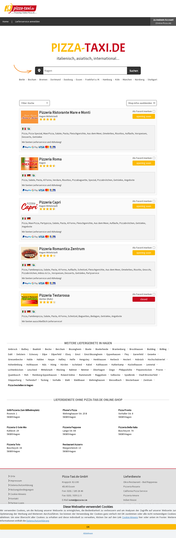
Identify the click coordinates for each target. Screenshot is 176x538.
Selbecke (115, 374)
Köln (117, 79)
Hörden (64, 364)
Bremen (43, 79)
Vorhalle (57, 380)
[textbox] (33, 103)
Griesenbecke (15, 359)
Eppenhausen (113, 354)
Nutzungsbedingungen (22, 489)
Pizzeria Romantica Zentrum (62, 248)
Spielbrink (129, 374)
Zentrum (147, 380)
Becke (48, 349)
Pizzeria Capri (50, 202)
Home (6, 21)
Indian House (129, 499)
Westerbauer (132, 380)
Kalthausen (101, 364)
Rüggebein (100, 374)
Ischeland (77, 364)
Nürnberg (140, 79)
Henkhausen (100, 359)
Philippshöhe (125, 369)
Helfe (72, 359)
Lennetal (150, 364)
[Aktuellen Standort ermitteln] (39, 71)
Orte (12, 476)
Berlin (22, 79)
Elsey (68, 354)
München (127, 79)
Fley (127, 354)
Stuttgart (152, 79)
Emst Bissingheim (93, 354)
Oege (112, 369)
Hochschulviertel (156, 359)
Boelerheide (102, 349)
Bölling (163, 349)
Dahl (10, 354)
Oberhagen (99, 369)
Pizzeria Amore (131, 495)
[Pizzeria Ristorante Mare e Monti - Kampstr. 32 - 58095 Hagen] (29, 117)
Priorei (159, 369)
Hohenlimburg (15, 364)
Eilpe (44, 354)
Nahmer (73, 369)
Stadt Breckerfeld (148, 374)
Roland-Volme (68, 374)
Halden (40, 359)
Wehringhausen (97, 380)
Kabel (89, 364)
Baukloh (37, 349)
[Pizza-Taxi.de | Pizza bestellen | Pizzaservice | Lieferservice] (19, 8)
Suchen (134, 70)
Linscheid (32, 369)
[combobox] (34, 103)
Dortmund (56, 79)
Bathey (25, 349)
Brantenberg (118, 349)
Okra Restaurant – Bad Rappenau (140, 482)
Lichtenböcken (15, 369)
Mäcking (61, 369)
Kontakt (14, 498)
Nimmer (85, 369)
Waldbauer (79, 380)
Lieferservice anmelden (27, 21)
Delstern (20, 354)
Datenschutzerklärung (21, 485)
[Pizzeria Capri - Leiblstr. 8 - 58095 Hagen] (29, 206)
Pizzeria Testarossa (54, 295)
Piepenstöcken (144, 369)
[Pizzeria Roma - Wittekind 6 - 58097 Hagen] (29, 163)
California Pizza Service (135, 490)
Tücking (44, 380)
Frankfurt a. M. (92, 79)
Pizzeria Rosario (131, 486)
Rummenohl (85, 374)
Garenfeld (138, 354)
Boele (88, 349)
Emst (77, 354)
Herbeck (114, 359)
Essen (79, 79)
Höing (53, 364)
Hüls (44, 364)
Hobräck (139, 359)
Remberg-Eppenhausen (44, 374)
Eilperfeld (56, 354)
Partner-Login (17, 503)
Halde (30, 359)
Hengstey (84, 359)
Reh (26, 374)
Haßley (62, 359)
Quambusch (14, 374)
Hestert (127, 359)
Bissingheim (75, 349)
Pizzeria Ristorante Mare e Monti (64, 112)
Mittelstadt (46, 369)
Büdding (151, 349)
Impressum (16, 480)
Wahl (67, 380)
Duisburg (68, 79)
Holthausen (32, 364)
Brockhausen (136, 349)
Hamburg (107, 79)
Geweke (151, 354)
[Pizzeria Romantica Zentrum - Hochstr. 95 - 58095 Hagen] (29, 253)
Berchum (60, 349)
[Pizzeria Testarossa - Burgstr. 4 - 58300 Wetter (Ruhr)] (29, 299)
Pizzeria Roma (50, 159)
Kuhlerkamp (118, 364)
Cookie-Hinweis (18, 494)
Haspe (51, 359)
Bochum (32, 79)
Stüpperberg (14, 380)
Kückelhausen (135, 364)
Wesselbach (115, 380)
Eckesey (33, 354)
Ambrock (12, 349)
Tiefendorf (31, 380)
